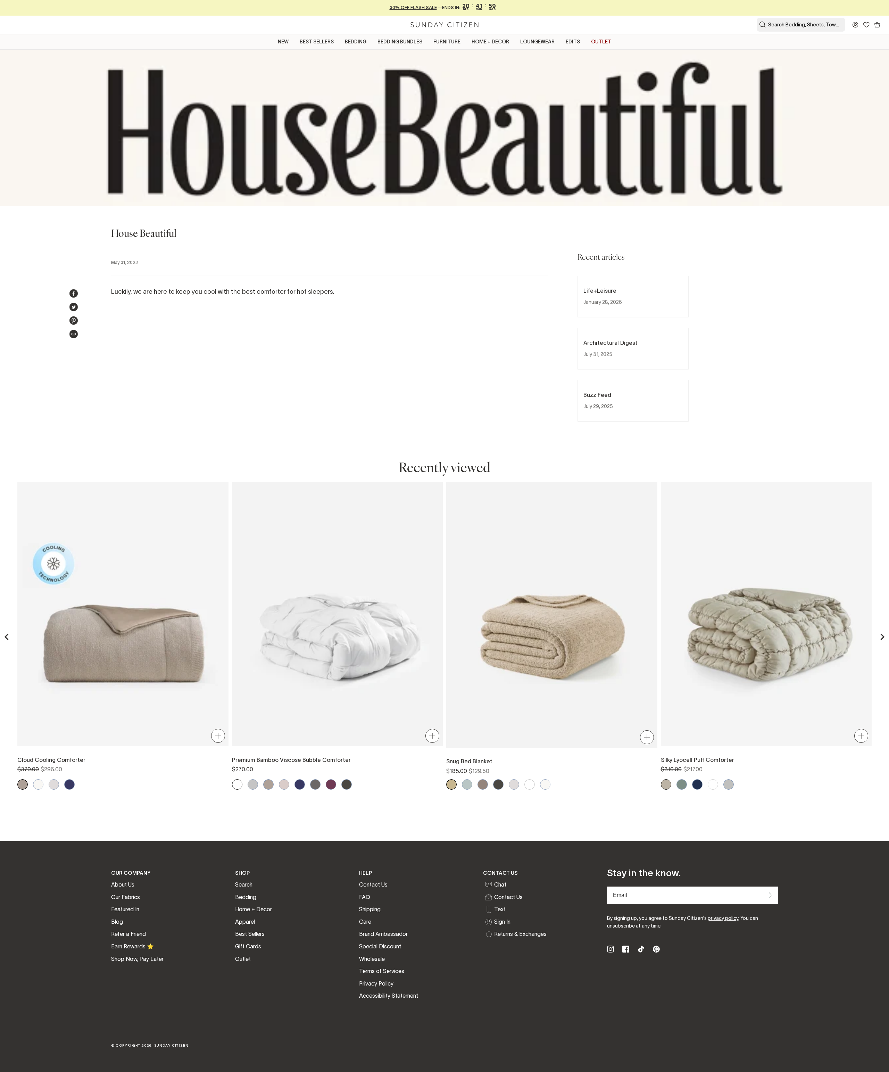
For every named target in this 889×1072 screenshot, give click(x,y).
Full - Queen (73, 710)
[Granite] (346, 784)
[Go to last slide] (7, 637)
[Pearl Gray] (728, 784)
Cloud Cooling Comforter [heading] (51, 760)
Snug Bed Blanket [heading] (469, 761)
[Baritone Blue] (697, 784)
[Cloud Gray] (54, 784)
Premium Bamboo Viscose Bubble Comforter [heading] (291, 760)
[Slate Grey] (681, 784)
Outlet (243, 959)
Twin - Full (617, 712)
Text (500, 909)
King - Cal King (172, 710)
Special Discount (380, 946)
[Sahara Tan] (451, 784)
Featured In (125, 909)
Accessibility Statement (388, 995)
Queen (486, 712)
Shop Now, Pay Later (137, 959)
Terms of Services (381, 971)
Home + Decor (253, 909)
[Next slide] (882, 637)
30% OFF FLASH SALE (413, 7)
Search (243, 884)
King (551, 712)
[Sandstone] (666, 784)
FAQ (364, 897)
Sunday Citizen (171, 1045)
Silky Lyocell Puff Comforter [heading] (697, 760)
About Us (122, 884)
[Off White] (38, 784)
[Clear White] (237, 784)
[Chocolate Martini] (482, 784)
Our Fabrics (125, 897)
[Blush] (284, 784)
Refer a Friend (128, 934)
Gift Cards (248, 946)
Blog (117, 922)
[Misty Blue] (467, 784)
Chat (500, 884)
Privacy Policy (376, 983)
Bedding (245, 897)
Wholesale (372, 959)
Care (365, 922)
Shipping (370, 909)
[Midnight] (69, 784)
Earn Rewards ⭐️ (132, 946)
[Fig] (331, 784)
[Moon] (253, 784)
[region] (444, 636)
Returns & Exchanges (520, 934)
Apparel (245, 922)
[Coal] (315, 784)
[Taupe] (22, 784)
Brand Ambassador (383, 934)
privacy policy (723, 918)
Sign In (502, 922)
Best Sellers (250, 934)
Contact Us (373, 884)
